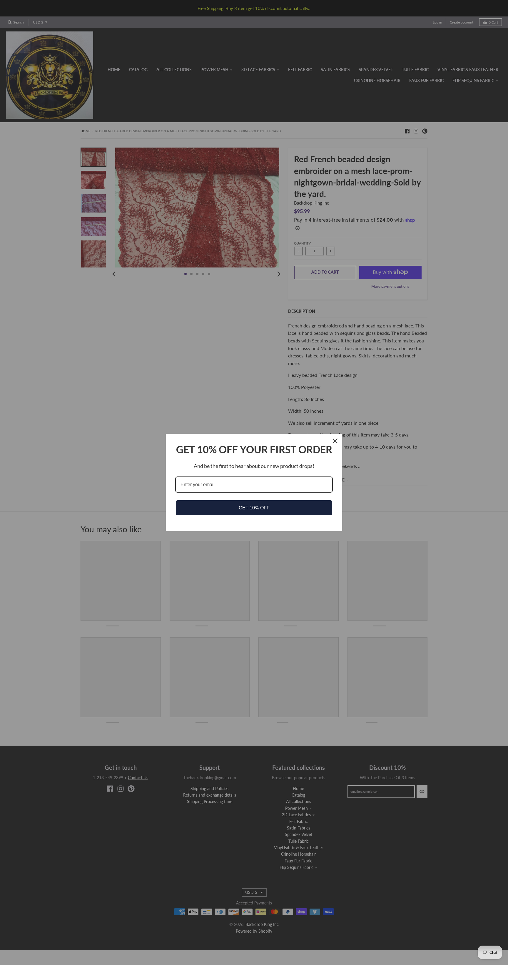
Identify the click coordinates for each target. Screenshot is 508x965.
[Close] (335, 441)
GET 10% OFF (254, 507)
